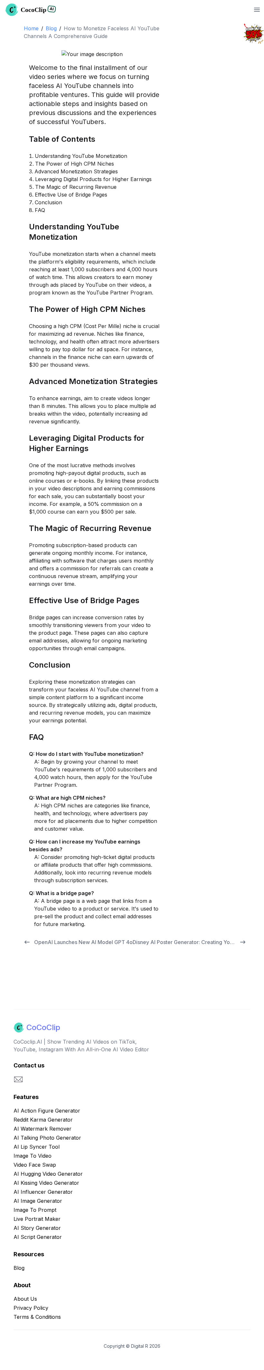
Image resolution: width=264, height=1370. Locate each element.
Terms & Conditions (37, 1317)
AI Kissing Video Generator (46, 1183)
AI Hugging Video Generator (48, 1174)
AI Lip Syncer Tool (37, 1146)
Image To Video (33, 1156)
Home (31, 28)
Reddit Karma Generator (43, 1119)
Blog (51, 28)
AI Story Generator (37, 1228)
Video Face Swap (35, 1165)
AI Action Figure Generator (47, 1110)
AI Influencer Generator (43, 1192)
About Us (25, 1299)
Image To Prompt (35, 1210)
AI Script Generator (38, 1237)
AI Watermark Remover (42, 1128)
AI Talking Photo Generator (47, 1137)
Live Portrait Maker (37, 1219)
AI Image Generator (38, 1201)
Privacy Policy (31, 1308)
